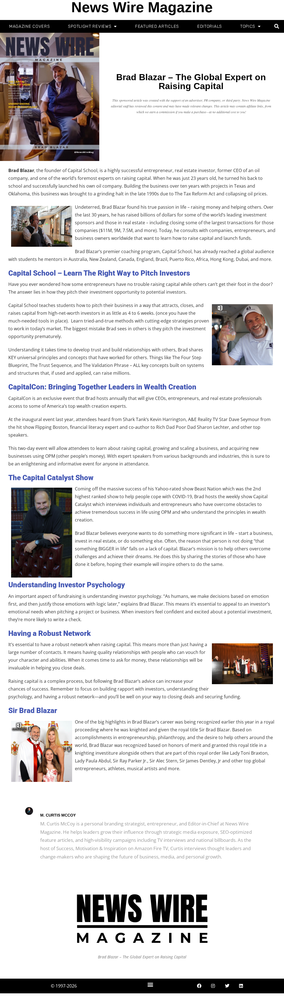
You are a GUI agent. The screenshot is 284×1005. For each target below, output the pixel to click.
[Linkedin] (241, 986)
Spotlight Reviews (89, 26)
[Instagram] (213, 986)
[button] (277, 26)
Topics (247, 26)
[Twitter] (227, 986)
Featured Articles (157, 26)
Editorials (209, 26)
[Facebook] (199, 986)
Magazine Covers (29, 26)
